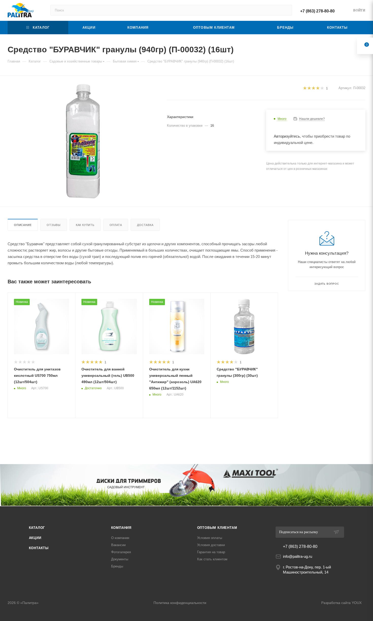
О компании (120, 538)
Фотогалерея (121, 552)
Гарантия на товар (211, 552)
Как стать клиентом (212, 559)
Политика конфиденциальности (180, 603)
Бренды (117, 566)
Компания (121, 528)
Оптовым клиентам (217, 528)
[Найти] (286, 10)
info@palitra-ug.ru (297, 556)
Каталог (37, 528)
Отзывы (54, 224)
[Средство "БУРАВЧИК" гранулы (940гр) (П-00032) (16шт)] (83, 141)
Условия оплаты (209, 538)
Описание (22, 224)
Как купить (85, 224)
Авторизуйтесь (287, 136)
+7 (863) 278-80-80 (317, 11)
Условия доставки (211, 545)
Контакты (39, 548)
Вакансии (118, 545)
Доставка (145, 224)
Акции (35, 538)
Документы (119, 559)
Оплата (116, 224)
